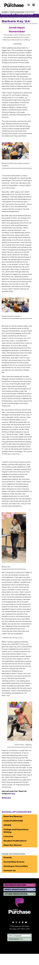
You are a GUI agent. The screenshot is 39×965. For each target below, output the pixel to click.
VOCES (7, 825)
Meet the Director (12, 816)
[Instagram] (16, 922)
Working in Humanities (15, 866)
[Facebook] (13, 922)
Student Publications (15, 840)
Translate (26, 939)
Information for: (15, 885)
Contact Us (9, 870)
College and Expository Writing (15, 830)
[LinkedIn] (23, 922)
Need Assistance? (16, 889)
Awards (7, 857)
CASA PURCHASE (13, 820)
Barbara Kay (6, 798)
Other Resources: (16, 894)
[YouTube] (26, 922)
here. (13, 793)
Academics (5, 12)
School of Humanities (17, 12)
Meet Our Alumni (12, 845)
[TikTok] (19, 922)
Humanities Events (13, 862)
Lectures (8, 836)
